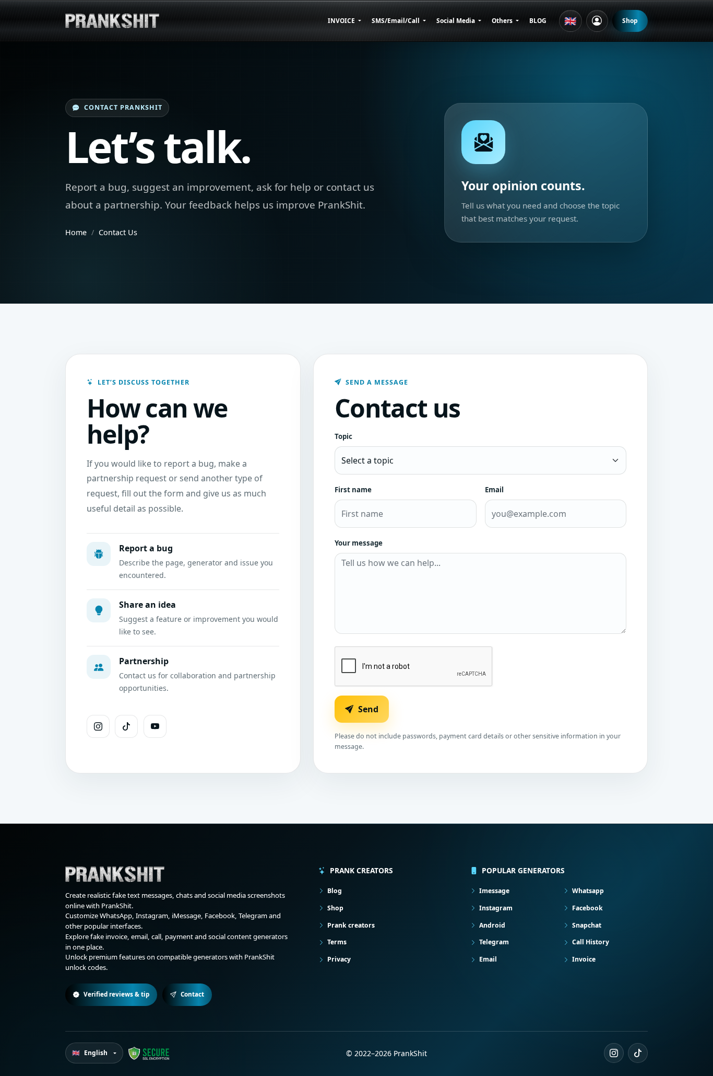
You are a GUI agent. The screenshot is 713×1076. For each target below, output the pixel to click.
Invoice (584, 959)
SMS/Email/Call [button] (396, 20)
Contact (192, 994)
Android (492, 925)
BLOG (537, 20)
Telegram (494, 942)
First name (353, 489)
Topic (343, 436)
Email (494, 489)
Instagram (496, 908)
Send (368, 709)
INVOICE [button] (342, 20)
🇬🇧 (570, 21)
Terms (337, 942)
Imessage (494, 890)
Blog (334, 890)
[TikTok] (126, 726)
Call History (590, 942)
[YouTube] (155, 726)
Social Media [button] (456, 20)
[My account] (597, 21)
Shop (630, 20)
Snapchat (586, 925)
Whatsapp (588, 890)
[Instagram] (98, 726)
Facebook (587, 908)
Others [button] (503, 20)
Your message (359, 543)
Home (76, 232)
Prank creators (351, 925)
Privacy (339, 959)
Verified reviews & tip (116, 994)
